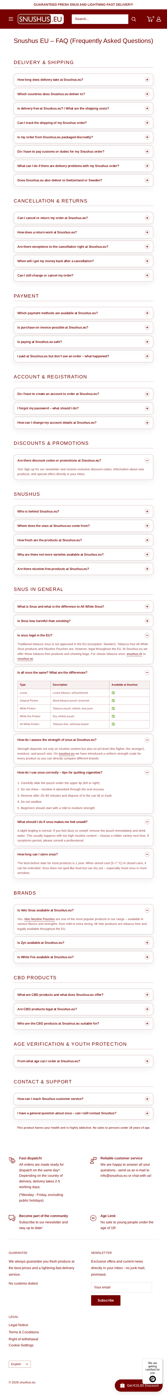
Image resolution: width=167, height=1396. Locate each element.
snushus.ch (134, 654)
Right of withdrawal (23, 1339)
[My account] (159, 19)
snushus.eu (67, 753)
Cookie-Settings (21, 1345)
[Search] (133, 19)
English (16, 1364)
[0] (150, 19)
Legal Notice (18, 1325)
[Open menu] (11, 19)
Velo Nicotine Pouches (39, 919)
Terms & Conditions (24, 1332)
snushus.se (25, 658)
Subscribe (106, 1300)
